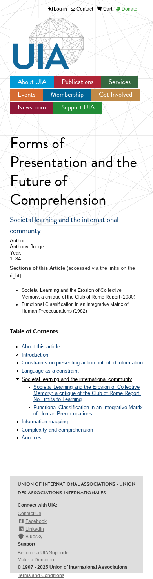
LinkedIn (35, 529)
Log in (60, 9)
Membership (67, 94)
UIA (39, 39)
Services (120, 82)
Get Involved (115, 94)
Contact (84, 9)
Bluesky (34, 536)
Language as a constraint (50, 371)
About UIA (32, 82)
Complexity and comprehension (57, 430)
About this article (41, 347)
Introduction (35, 355)
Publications (77, 82)
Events (26, 94)
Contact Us (29, 513)
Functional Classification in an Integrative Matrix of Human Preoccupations (88, 410)
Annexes (32, 438)
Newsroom (32, 107)
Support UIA (78, 107)
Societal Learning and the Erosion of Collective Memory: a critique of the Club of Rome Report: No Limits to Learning (87, 393)
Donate (128, 9)
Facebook (36, 521)
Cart (107, 9)
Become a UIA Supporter (44, 552)
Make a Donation (36, 560)
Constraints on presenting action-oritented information (82, 363)
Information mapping (45, 421)
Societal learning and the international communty (77, 379)
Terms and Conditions (41, 575)
